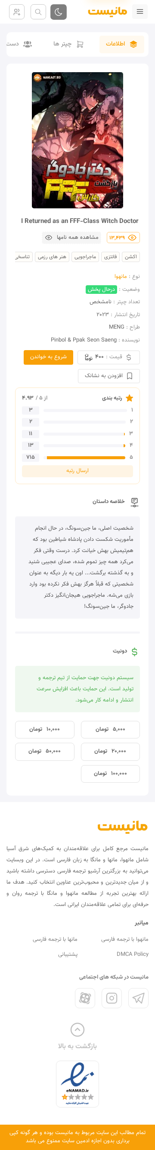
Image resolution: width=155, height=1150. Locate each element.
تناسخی (22, 257)
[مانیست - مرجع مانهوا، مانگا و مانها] (104, 12)
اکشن (131, 257)
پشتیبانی (68, 954)
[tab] (121, 44)
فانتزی (110, 257)
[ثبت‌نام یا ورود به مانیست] (17, 11)
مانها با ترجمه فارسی (55, 939)
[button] (71, 238)
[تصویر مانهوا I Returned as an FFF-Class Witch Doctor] (77, 140)
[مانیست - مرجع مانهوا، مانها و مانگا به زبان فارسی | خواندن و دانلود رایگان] (123, 826)
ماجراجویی (85, 257)
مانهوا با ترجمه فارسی (125, 939)
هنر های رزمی (52, 257)
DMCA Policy (133, 954)
